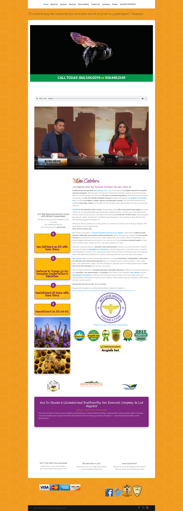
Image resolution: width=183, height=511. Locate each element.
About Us (54, 4)
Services (63, 4)
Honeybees (76, 209)
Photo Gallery (83, 4)
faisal (81, 410)
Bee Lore (72, 4)
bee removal (102, 410)
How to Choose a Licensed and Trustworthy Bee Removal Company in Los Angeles (91, 404)
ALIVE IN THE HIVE (128, 4)
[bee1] (91, 74)
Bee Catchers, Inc (100, 190)
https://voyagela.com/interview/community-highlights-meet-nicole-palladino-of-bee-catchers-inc (103, 291)
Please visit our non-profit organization (110, 324)
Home (45, 4)
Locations (106, 4)
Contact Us (95, 4)
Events (115, 4)
